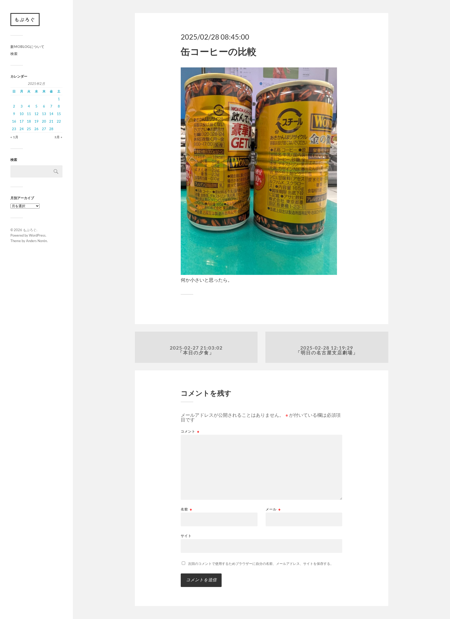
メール (273, 509)
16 (14, 121)
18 (29, 121)
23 (14, 129)
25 (29, 129)
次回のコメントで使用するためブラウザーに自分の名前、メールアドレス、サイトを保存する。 (261, 563)
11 (29, 114)
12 (36, 114)
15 (59, 114)
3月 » (58, 137)
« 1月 (14, 137)
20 (44, 121)
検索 (14, 54)
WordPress (37, 235)
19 (36, 121)
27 (44, 129)
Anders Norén (36, 241)
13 (44, 114)
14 (51, 114)
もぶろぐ (25, 19)
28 (51, 129)
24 (22, 129)
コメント (190, 431)
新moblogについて (27, 47)
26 (36, 129)
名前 (186, 509)
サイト (186, 536)
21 (51, 121)
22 (59, 121)
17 (22, 121)
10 (22, 114)
